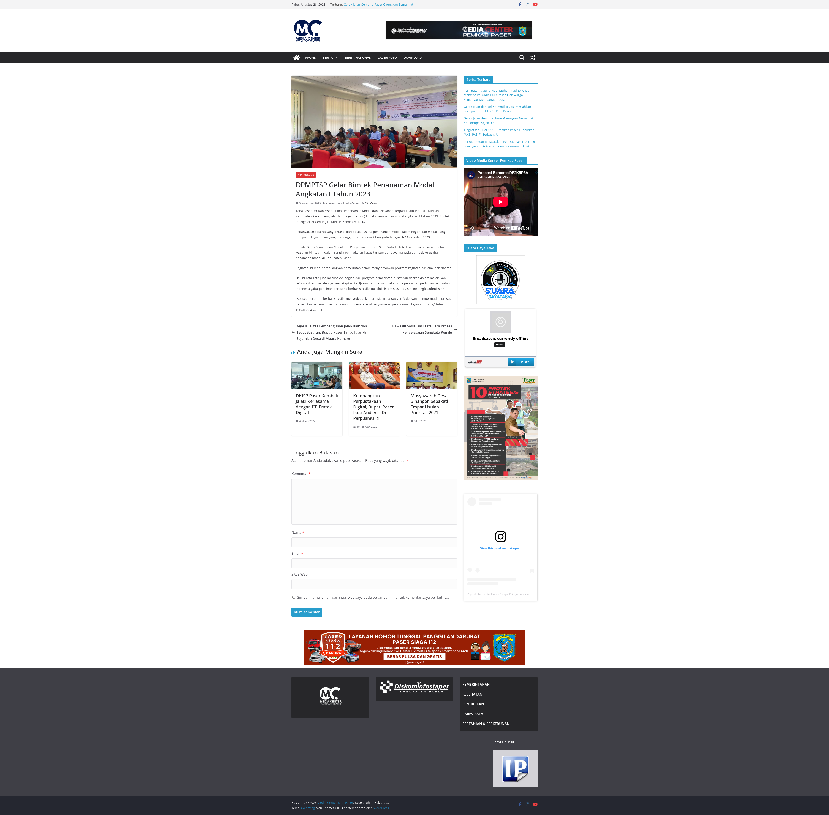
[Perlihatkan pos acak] (532, 57)
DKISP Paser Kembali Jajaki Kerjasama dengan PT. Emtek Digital (317, 404)
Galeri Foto (387, 57)
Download (413, 57)
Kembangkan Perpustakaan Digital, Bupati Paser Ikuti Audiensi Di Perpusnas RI (373, 407)
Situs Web (299, 574)
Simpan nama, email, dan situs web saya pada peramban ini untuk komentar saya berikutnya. (373, 597)
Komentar (301, 473)
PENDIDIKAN (473, 704)
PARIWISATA (472, 713)
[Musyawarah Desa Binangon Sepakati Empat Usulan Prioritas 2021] (431, 365)
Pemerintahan (305, 174)
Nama (297, 532)
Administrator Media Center (343, 203)
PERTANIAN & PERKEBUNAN (486, 723)
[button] (335, 58)
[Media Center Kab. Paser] (296, 57)
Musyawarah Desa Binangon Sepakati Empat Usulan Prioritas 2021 (429, 404)
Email (297, 553)
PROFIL (310, 57)
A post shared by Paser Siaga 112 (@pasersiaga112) (503, 594)
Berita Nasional (357, 57)
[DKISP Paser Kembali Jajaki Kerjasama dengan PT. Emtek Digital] (316, 365)
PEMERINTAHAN (476, 684)
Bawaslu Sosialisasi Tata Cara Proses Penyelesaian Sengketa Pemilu (422, 329)
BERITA (328, 57)
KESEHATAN (472, 694)
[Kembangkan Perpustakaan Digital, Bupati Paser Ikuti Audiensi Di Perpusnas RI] (374, 365)
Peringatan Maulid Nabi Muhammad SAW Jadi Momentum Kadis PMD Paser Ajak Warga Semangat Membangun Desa (497, 95)
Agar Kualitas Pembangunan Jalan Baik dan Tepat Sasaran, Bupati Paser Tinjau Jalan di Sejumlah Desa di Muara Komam (332, 332)
